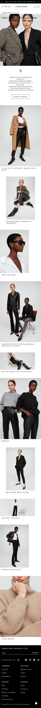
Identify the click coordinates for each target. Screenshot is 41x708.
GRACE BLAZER (7, 344)
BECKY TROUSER (24, 168)
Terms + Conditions (16, 704)
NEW (6, 1)
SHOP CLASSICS (20, 97)
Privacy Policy (6, 704)
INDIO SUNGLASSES (8, 275)
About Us (5, 669)
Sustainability (6, 676)
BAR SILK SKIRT (15, 372)
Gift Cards (5, 696)
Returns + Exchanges (8, 692)
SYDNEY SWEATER (8, 639)
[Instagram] (30, 660)
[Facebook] (26, 660)
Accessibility (26, 704)
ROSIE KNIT (5, 441)
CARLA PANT (15, 518)
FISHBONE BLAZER (12, 222)
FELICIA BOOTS (26, 372)
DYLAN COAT (6, 168)
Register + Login (26, 669)
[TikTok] (38, 660)
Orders (23, 673)
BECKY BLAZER (18, 344)
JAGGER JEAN (29, 344)
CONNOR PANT (25, 222)
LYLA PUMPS (15, 346)
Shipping (5, 689)
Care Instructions (7, 699)
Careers (4, 673)
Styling (23, 692)
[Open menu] (3, 7)
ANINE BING (7, 13)
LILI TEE (14, 168)
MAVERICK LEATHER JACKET (11, 570)
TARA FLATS (6, 346)
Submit (35, 653)
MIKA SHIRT (6, 518)
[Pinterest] (34, 660)
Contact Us (24, 689)
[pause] (2, 1)
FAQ (3, 685)
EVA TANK (5, 372)
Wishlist (23, 676)
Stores (23, 685)
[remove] (39, 1)
